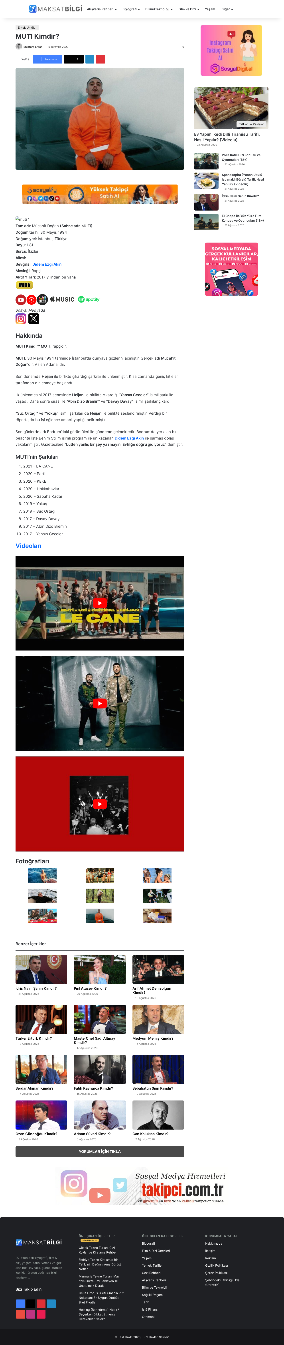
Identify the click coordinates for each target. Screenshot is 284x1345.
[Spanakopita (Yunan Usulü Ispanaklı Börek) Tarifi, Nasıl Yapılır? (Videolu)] (206, 181)
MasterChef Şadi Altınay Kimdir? (94, 1040)
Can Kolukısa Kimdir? (150, 1134)
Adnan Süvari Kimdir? (92, 1134)
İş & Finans (150, 1309)
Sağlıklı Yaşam (152, 1295)
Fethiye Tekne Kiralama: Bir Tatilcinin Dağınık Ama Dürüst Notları (100, 1264)
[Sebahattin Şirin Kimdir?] (158, 1069)
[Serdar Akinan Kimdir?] (41, 1069)
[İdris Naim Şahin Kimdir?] (41, 969)
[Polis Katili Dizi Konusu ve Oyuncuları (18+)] (206, 161)
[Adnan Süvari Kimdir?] (100, 1115)
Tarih (145, 1302)
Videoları (28, 545)
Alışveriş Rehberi (100, 9)
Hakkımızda (213, 1243)
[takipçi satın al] (100, 193)
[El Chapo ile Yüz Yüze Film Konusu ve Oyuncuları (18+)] (206, 222)
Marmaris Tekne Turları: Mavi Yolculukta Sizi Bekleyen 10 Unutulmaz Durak (99, 1280)
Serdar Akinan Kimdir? (34, 1088)
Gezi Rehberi (151, 1273)
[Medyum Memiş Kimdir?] (158, 1019)
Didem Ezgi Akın (46, 264)
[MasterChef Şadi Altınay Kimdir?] (100, 1019)
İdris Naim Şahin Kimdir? (36, 988)
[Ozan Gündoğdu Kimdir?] (41, 1115)
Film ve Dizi (187, 9)
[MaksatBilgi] (56, 9)
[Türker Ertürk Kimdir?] (41, 1019)
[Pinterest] (100, 59)
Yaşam (210, 9)
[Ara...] (240, 9)
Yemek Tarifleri (152, 1265)
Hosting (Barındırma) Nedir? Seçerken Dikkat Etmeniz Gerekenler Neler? (99, 1314)
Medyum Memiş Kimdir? (153, 1038)
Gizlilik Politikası (216, 1265)
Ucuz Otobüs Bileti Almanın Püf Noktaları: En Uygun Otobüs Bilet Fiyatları (101, 1297)
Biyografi (129, 9)
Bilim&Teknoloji (157, 9)
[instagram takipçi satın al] (142, 1186)
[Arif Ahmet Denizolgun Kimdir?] (158, 969)
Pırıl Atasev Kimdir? (90, 988)
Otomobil (148, 1317)
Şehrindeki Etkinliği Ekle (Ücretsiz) (222, 1282)
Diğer (225, 9)
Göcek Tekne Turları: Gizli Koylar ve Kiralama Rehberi (98, 1250)
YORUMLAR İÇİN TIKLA (100, 1151)
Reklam (210, 1258)
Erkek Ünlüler (27, 27)
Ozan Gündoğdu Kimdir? (36, 1134)
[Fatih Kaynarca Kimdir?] (100, 1069)
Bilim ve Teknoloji (154, 1287)
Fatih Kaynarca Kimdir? (93, 1088)
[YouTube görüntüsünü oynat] (100, 603)
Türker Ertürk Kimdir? (34, 1038)
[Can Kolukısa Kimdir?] (158, 1115)
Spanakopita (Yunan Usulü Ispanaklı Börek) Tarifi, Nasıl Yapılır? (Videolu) (243, 179)
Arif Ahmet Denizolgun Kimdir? (151, 990)
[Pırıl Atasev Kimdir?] (100, 969)
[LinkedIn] (89, 59)
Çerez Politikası (216, 1273)
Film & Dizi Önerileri (156, 1251)
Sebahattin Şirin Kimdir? (152, 1088)
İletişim (210, 1251)
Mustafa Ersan (33, 46)
